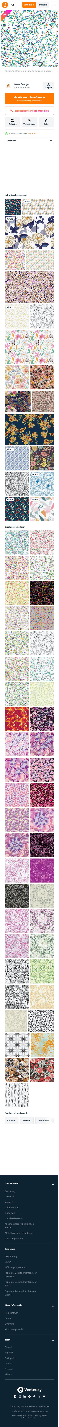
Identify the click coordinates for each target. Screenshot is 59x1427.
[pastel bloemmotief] (17, 696)
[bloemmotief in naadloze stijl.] (17, 671)
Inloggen (43, 4)
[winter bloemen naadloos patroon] (13, 207)
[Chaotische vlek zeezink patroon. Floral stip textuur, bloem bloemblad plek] (17, 1361)
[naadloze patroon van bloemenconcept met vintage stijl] (29, 249)
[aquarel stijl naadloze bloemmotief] (17, 441)
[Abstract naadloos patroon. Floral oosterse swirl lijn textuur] (17, 621)
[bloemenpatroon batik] (29, 541)
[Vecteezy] (5, 5)
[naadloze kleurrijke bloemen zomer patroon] (17, 596)
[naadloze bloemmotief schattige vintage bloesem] (17, 355)
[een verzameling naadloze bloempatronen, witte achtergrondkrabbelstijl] (21, 224)
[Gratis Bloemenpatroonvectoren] (29, 410)
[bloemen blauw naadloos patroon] (17, 570)
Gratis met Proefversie (29, 98)
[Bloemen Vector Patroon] (19, 299)
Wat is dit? (32, 133)
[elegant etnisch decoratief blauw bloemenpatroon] (17, 646)
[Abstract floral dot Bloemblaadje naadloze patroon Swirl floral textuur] (17, 1109)
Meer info (11, 140)
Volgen (48, 87)
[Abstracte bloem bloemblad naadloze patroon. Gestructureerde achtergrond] (17, 1083)
